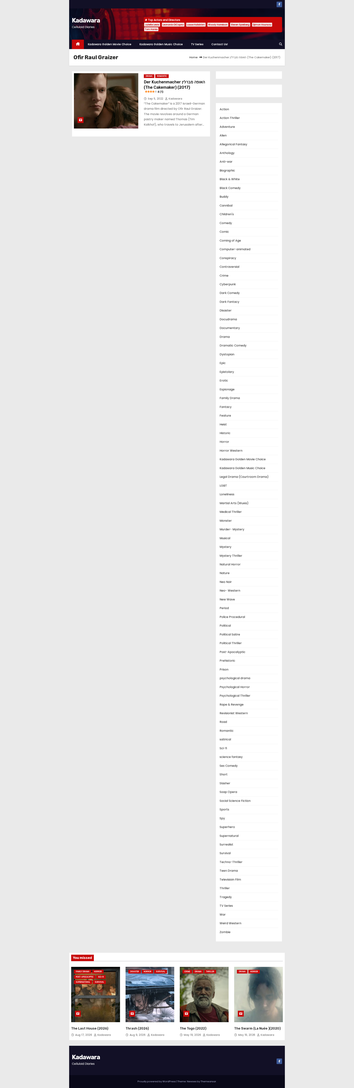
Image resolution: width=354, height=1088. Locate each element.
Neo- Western (230, 590)
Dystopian (227, 354)
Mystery (225, 547)
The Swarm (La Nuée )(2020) (257, 1028)
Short (224, 774)
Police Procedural (232, 617)
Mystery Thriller (231, 556)
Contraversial (229, 267)
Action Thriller (230, 118)
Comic (224, 232)
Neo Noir (226, 582)
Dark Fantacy (229, 302)
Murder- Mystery (232, 529)
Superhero (227, 827)
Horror (224, 442)
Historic (225, 433)
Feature (225, 415)
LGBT (223, 486)
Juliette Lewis (152, 24)
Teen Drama (229, 871)
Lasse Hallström (196, 24)
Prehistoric (227, 661)
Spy (222, 818)
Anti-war (226, 162)
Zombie (225, 932)
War (223, 914)
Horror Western (231, 450)
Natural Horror (230, 564)
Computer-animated (235, 249)
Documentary (230, 328)
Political (225, 625)
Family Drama (230, 398)
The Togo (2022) (193, 1028)
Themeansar (208, 1081)
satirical (225, 739)
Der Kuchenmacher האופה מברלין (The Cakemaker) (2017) (174, 86)
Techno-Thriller (231, 862)
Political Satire (230, 634)
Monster (226, 521)
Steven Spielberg (240, 24)
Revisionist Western (234, 713)
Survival (225, 853)
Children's (227, 214)
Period (224, 608)
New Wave (227, 599)
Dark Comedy (230, 293)
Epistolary (227, 372)
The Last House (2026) (89, 1028)
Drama (149, 76)
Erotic (224, 380)
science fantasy (231, 757)
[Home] (78, 44)
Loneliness (227, 494)
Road (223, 722)
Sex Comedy (229, 766)
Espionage (227, 389)
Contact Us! (219, 44)
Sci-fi (223, 748)
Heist (223, 424)
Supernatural (229, 836)
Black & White (230, 179)
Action (224, 109)
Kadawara (86, 20)
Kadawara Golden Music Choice (161, 44)
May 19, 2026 (193, 1035)
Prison (224, 669)
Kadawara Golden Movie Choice (109, 44)
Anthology (227, 153)
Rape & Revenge (232, 704)
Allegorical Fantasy (233, 144)
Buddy (224, 197)
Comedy (226, 223)
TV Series (197, 44)
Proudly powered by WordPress (157, 1081)
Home (193, 57)
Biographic (227, 170)
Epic (223, 363)
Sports (224, 809)
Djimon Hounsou (262, 24)
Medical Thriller (231, 512)
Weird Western (230, 923)
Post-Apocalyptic (232, 652)
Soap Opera (228, 792)
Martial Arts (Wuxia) (234, 503)
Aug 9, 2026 (138, 1035)
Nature (225, 573)
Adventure (227, 127)
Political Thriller (231, 643)
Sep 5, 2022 (156, 99)
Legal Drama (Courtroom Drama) (244, 477)
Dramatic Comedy (233, 345)
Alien (223, 135)
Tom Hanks (151, 29)
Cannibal (226, 205)
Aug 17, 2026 (84, 1035)
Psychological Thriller (235, 696)
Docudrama (228, 319)
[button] (280, 44)
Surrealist (226, 844)
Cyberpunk (228, 284)
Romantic (162, 76)
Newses (192, 1081)
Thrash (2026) (137, 1028)
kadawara (175, 99)
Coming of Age (230, 240)
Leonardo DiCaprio (173, 24)
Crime (224, 275)
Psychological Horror (235, 687)
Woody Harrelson (218, 24)
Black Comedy (230, 188)
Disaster (226, 310)
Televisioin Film (230, 879)
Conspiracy (228, 258)
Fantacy (226, 407)
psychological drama (235, 678)
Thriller (225, 888)
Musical (225, 538)
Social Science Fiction (235, 801)
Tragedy (226, 897)
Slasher (225, 783)
